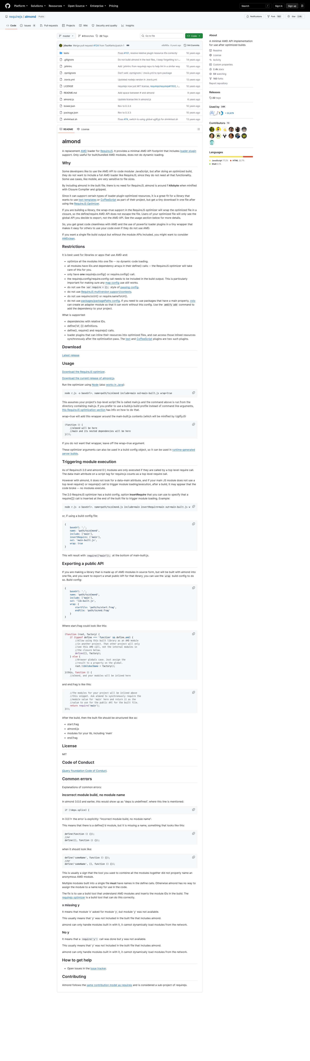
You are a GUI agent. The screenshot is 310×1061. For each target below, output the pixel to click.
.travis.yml (69, 79)
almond (30, 17)
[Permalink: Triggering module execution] (60, 461)
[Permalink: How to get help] (60, 960)
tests (66, 53)
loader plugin (188, 151)
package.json (71, 112)
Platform (19, 5)
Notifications (256, 16)
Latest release (70, 355)
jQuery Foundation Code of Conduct (84, 770)
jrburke (68, 45)
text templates (87, 199)
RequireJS (106, 151)
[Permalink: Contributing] (60, 976)
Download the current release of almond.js (88, 378)
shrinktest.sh (70, 119)
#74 (126, 119)
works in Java (114, 384)
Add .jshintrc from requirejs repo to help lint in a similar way (149, 66)
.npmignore (70, 72)
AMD (84, 151)
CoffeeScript (108, 199)
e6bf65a (165, 45)
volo (192, 300)
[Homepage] (7, 5)
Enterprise (96, 5)
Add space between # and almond (136, 92)
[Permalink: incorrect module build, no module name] (60, 795)
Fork (276, 16)
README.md (70, 92)
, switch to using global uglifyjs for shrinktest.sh (153, 119)
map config (112, 282)
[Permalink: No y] (60, 932)
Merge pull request (83, 45)
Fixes (120, 53)
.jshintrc (68, 66)
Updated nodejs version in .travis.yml (137, 79)
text (128, 338)
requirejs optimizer (73, 897)
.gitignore (69, 59)
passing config (129, 287)
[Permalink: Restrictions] (60, 246)
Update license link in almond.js (134, 99)
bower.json (69, 106)
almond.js (69, 99)
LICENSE (68, 86)
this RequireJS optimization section (83, 409)
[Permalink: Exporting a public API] (60, 563)
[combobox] (163, 35)
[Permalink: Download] (60, 347)
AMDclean (68, 238)
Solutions (37, 5)
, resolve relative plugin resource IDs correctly (153, 53)
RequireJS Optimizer (86, 203)
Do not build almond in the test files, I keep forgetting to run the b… (153, 59)
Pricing (113, 5)
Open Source (76, 5)
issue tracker (98, 968)
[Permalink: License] (60, 746)
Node (95, 384)
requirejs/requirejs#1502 (163, 86)
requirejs (15, 17)
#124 (96, 45)
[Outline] (198, 129)
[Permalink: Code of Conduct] (60, 762)
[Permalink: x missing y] (60, 905)
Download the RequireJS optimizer (83, 371)
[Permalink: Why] (60, 163)
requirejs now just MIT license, (134, 86)
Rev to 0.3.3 (124, 106)
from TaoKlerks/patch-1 (111, 45)
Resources (55, 5)
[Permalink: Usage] (60, 363)
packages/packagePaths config (100, 300)
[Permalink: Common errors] (60, 778)
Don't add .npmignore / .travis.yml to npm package (145, 72)
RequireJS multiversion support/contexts (106, 291)
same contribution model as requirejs (109, 985)
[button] (194, 392)
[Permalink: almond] (60, 141)
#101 (126, 53)
